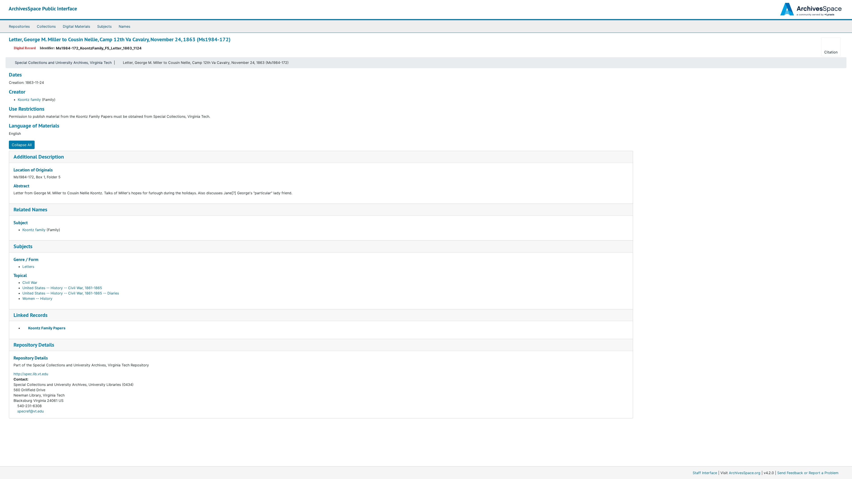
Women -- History (37, 298)
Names (124, 26)
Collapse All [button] (22, 145)
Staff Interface (705, 473)
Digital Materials (76, 26)
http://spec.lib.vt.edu (31, 374)
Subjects (104, 26)
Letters (28, 266)
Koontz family (29, 99)
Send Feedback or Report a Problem (807, 473)
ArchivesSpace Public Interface (43, 8)
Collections (46, 26)
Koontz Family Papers (46, 328)
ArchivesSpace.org (744, 473)
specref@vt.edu (30, 411)
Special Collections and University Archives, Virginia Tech (63, 62)
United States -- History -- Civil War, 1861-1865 (62, 288)
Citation (831, 52)
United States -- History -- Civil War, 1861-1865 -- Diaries (70, 293)
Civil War (29, 282)
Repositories (19, 26)
